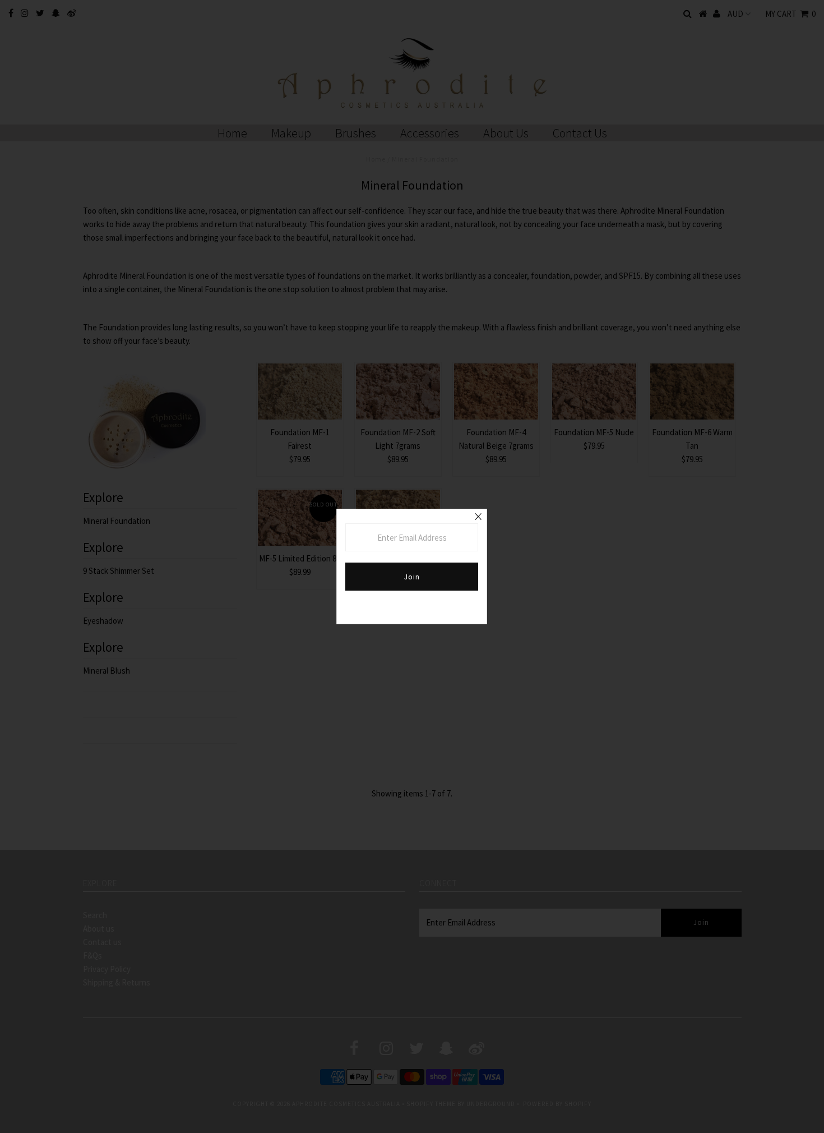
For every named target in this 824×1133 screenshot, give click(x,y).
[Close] (478, 517)
